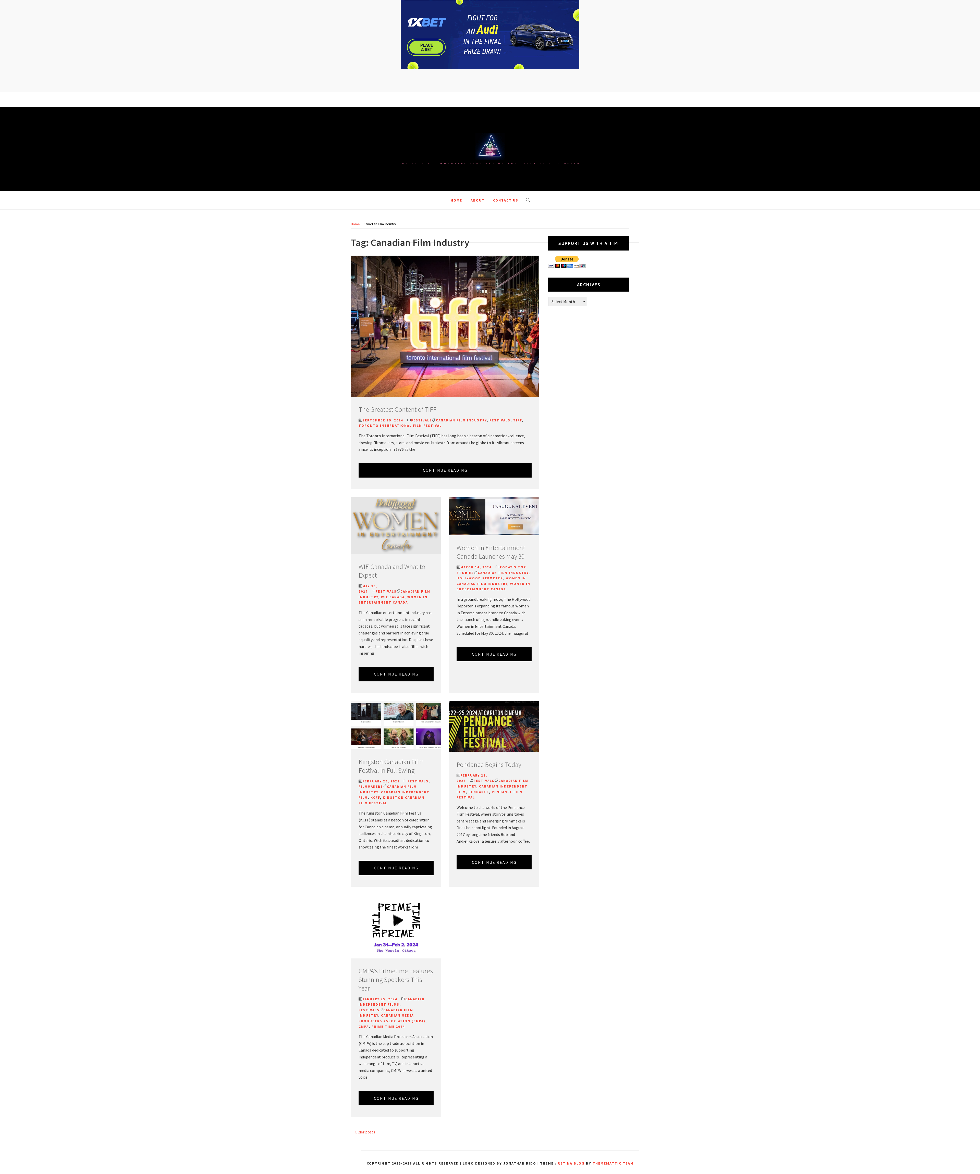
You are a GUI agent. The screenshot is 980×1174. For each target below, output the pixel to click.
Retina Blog (571, 1163)
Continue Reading (445, 470)
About (478, 200)
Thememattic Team (613, 1163)
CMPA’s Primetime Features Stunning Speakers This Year (396, 979)
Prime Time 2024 (388, 1027)
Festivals (421, 420)
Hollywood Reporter (480, 578)
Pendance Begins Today (489, 764)
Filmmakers (371, 786)
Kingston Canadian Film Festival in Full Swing (391, 766)
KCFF (375, 797)
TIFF (517, 420)
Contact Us (505, 200)
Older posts (365, 1131)
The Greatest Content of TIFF (397, 409)
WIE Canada (393, 597)
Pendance (479, 792)
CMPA (364, 1027)
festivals (499, 420)
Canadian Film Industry (461, 420)
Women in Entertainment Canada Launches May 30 (491, 551)
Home (456, 200)
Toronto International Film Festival (400, 425)
